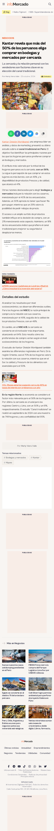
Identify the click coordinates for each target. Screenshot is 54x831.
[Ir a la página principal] (17, 4)
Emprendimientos (42, 748)
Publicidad (27, 772)
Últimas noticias (11, 748)
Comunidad (45, 753)
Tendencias (20, 753)
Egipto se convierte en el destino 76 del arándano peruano (13, 695)
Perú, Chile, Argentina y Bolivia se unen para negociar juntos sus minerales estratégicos (12, 724)
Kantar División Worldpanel (15, 141)
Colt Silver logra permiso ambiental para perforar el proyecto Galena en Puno (40, 697)
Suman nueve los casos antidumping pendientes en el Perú (13, 667)
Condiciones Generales (17, 775)
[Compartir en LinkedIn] (24, 134)
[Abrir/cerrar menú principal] (4, 4)
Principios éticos (27, 777)
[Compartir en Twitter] (30, 134)
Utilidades (32, 753)
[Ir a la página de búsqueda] (50, 4)
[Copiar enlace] (43, 134)
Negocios (8, 38)
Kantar (36, 457)
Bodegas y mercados (16, 457)
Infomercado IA (10, 770)
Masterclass (46, 770)
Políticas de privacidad (38, 775)
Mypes (9, 462)
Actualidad (26, 748)
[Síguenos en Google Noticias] (37, 134)
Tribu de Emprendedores (28, 770)
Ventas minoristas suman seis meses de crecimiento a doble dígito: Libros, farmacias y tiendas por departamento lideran (40, 724)
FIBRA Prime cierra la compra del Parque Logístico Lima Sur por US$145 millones (39, 669)
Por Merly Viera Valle (10, 76)
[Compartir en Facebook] (17, 134)
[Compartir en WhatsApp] (11, 134)
